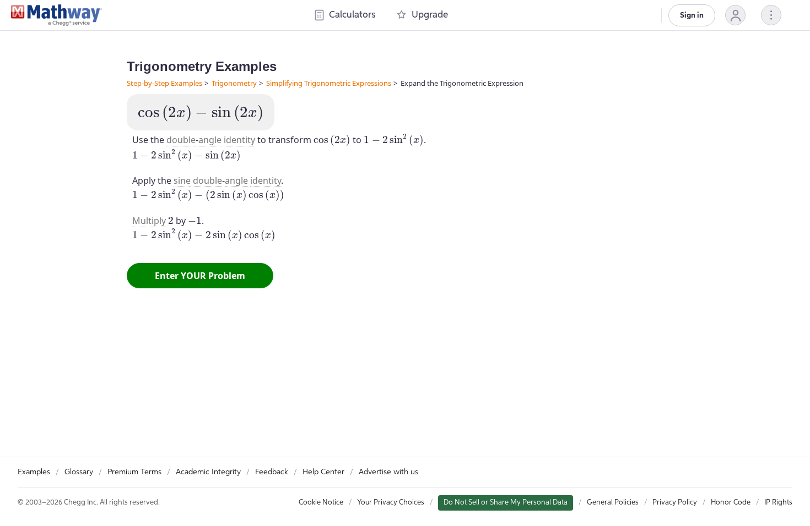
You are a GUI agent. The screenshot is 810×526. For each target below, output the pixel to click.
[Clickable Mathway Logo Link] (56, 15)
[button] (735, 15)
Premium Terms (134, 472)
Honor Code (730, 502)
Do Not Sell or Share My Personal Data (506, 502)
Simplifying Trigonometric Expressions (328, 83)
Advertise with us (388, 472)
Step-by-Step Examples (164, 83)
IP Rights (778, 502)
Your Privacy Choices (390, 502)
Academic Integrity (208, 472)
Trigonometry (234, 83)
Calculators (352, 15)
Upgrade (430, 15)
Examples (34, 472)
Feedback (271, 472)
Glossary (78, 472)
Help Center (323, 472)
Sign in (692, 15)
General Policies (613, 502)
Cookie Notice (321, 502)
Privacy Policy (674, 502)
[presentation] (200, 113)
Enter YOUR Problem (200, 276)
